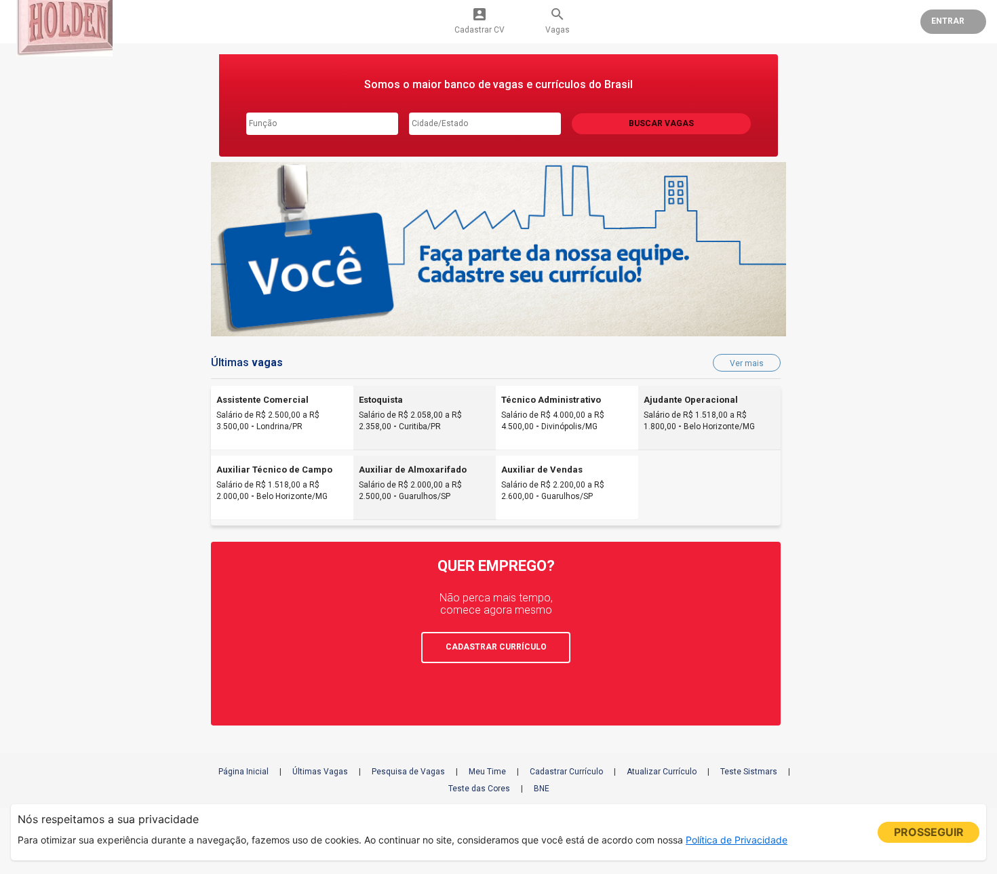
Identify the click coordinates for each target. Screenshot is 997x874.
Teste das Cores (479, 788)
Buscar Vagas (661, 123)
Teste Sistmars (748, 771)
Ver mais (747, 363)
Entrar (947, 21)
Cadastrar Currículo (566, 771)
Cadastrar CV (479, 20)
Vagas (557, 20)
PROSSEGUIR (929, 832)
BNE (541, 788)
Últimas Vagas (320, 771)
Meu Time (487, 771)
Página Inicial (243, 771)
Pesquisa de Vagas (408, 771)
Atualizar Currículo (662, 771)
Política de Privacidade (736, 840)
